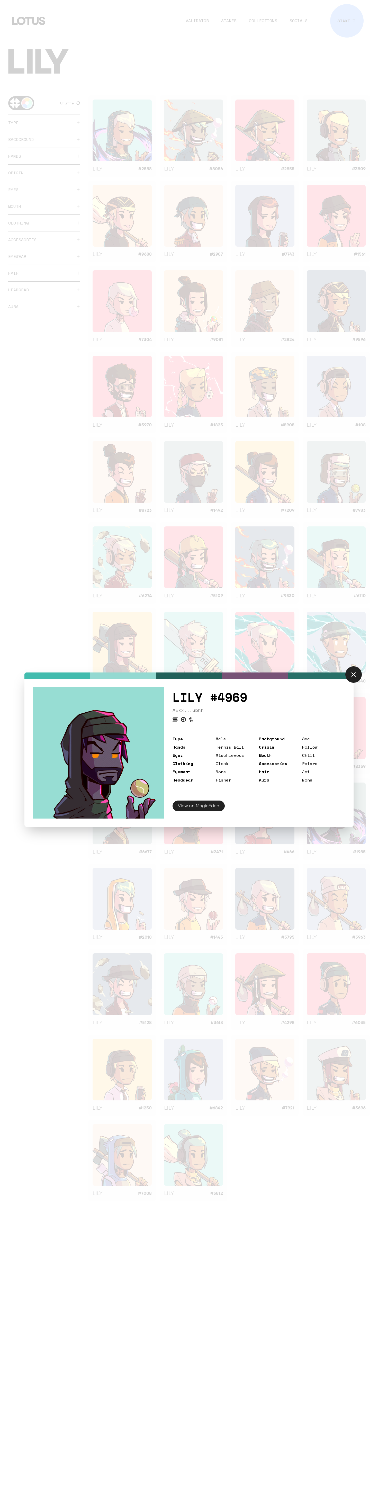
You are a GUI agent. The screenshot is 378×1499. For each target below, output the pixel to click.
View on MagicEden (198, 806)
